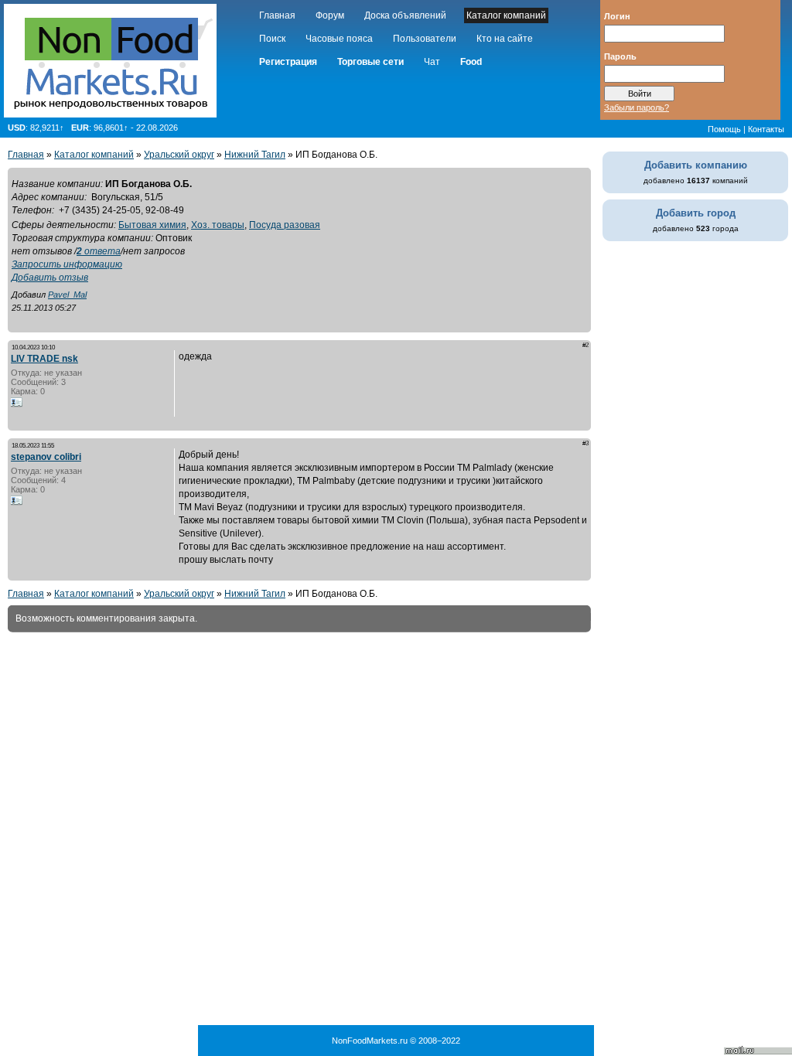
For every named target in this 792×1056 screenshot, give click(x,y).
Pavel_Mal (67, 294)
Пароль (620, 56)
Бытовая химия (152, 225)
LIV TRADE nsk (44, 358)
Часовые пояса (339, 38)
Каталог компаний (506, 15)
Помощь (724, 129)
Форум (330, 15)
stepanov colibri (46, 456)
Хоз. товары (217, 225)
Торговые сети (370, 61)
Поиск (272, 38)
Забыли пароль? (636, 107)
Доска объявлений (405, 15)
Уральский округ (179, 154)
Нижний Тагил (254, 154)
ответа (99, 251)
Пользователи (424, 38)
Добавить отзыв (50, 277)
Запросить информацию (67, 264)
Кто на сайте (504, 38)
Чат (432, 61)
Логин (617, 15)
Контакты (766, 129)
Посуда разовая (284, 225)
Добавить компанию (695, 165)
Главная (277, 15)
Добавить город (696, 213)
